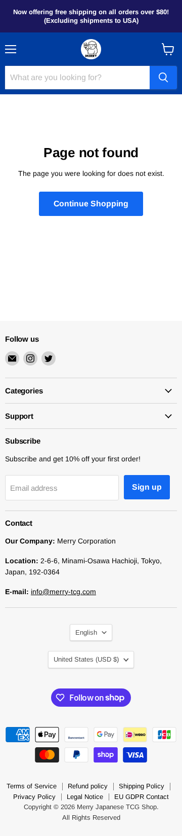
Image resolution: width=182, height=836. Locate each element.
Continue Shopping (91, 203)
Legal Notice (85, 797)
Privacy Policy (34, 797)
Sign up (147, 487)
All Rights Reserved (91, 817)
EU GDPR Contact (141, 797)
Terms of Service (32, 786)
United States (86, 659)
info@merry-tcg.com (63, 592)
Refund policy (88, 786)
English (86, 632)
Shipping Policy (141, 786)
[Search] (163, 77)
